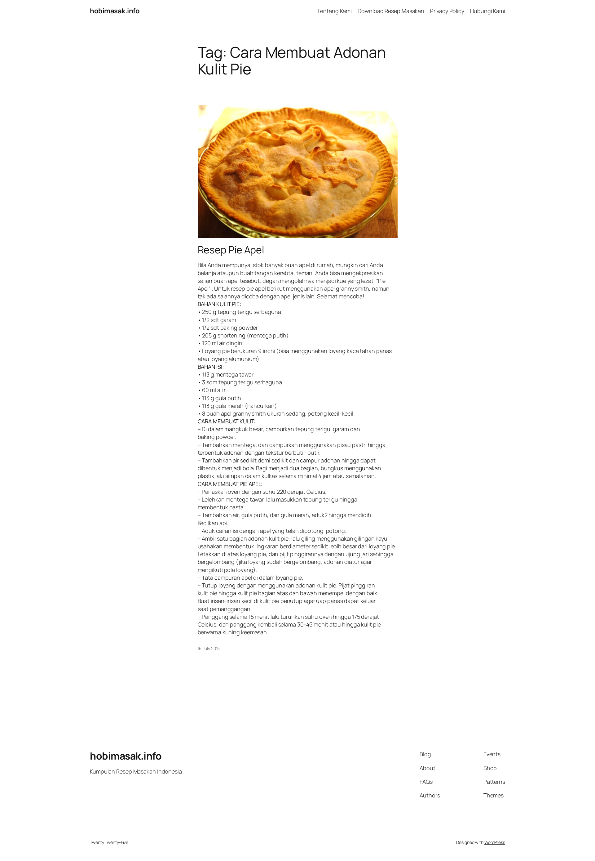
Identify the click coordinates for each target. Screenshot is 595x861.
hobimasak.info (114, 11)
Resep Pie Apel (231, 249)
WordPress (494, 842)
